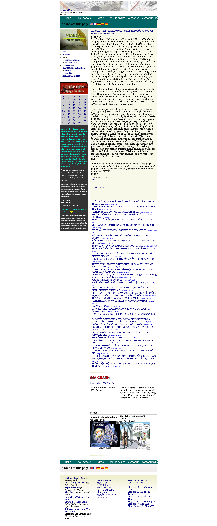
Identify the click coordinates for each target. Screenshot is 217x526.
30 (85, 111)
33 (74, 114)
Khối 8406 (102, 492)
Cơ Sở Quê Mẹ (103, 485)
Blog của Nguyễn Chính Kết (141, 506)
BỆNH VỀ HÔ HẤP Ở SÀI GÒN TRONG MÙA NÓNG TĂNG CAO (121, 248)
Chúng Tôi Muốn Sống (76, 502)
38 (74, 117)
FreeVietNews (97, 187)
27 (69, 111)
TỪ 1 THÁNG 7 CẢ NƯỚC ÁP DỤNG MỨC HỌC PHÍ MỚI (117, 246)
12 (69, 102)
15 (85, 102)
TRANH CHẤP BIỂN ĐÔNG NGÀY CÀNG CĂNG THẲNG (117, 220)
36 (63, 117)
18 (74, 105)
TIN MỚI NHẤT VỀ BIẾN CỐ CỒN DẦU (109, 337)
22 (68, 108)
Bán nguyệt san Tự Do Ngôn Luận (107, 481)
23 (74, 108)
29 (79, 111)
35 (85, 114)
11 (63, 102)
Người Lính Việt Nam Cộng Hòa (78, 498)
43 (74, 120)
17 (69, 105)
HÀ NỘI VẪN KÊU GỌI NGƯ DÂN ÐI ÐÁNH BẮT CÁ (115, 212)
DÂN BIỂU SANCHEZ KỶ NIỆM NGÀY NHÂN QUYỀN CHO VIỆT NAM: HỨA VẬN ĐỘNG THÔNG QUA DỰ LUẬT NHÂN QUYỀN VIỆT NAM (124, 357)
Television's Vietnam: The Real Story (77, 510)
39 (79, 117)
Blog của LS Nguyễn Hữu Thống (140, 497)
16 (63, 105)
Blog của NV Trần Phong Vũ (141, 501)
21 (63, 108)
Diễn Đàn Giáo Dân (106, 490)
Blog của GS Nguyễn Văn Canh (140, 488)
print (93, 180)
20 (85, 105)
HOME (68, 18)
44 (79, 120)
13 (74, 102)
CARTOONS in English (150, 18)
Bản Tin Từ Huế (135, 482)
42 (69, 120)
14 (79, 102)
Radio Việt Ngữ (104, 487)
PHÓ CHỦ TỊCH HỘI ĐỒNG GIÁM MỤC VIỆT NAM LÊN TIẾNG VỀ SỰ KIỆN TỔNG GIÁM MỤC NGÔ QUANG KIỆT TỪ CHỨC (124, 294)
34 (79, 114)
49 (79, 123)
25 (85, 108)
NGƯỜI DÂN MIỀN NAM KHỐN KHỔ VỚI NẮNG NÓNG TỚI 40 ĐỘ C (123, 259)
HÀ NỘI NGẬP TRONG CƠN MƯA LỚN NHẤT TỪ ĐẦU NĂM (119, 301)
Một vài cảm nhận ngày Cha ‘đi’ (107, 280)
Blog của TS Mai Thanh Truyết (139, 493)
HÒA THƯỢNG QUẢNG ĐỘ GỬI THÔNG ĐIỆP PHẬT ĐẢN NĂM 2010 (123, 314)
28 (74, 111)
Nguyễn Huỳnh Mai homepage (106, 495)
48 (74, 123)
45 (85, 120)
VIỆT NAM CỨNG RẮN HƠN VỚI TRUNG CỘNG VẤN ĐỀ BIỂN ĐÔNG (123, 225)
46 (63, 123)
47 (69, 123)
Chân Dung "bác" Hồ (75, 482)
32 (69, 114)
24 (79, 108)
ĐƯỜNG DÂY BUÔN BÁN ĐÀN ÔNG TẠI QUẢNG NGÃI (117, 324)
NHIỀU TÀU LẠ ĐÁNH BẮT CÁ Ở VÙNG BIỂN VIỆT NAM (118, 282)
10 (85, 99)
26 (63, 111)
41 (63, 120)
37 (69, 117)
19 (79, 105)
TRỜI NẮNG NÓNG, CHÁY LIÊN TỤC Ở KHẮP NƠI (115, 298)
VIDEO (101, 18)
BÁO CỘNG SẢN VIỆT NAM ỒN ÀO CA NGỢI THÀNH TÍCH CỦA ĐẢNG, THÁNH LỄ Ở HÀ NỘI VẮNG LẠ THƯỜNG (121, 320)
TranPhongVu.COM (137, 480)
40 (85, 117)
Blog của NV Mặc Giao (138, 504)
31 (63, 114)
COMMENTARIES (117, 18)
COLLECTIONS (84, 18)
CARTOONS (133, 18)
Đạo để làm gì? (99, 306)
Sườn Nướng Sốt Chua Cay (103, 383)
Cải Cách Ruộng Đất (74, 478)
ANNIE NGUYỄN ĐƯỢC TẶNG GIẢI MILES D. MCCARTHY (119, 230)
